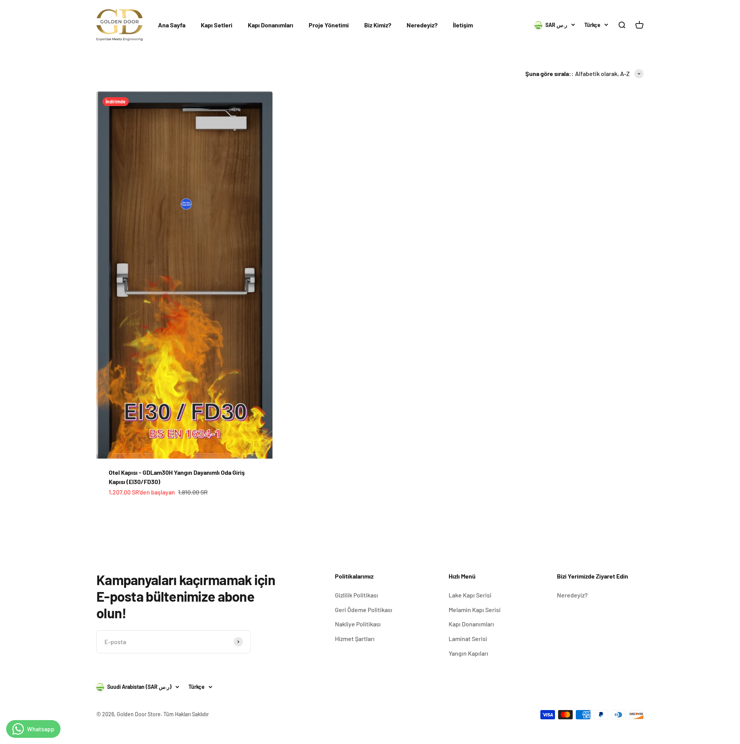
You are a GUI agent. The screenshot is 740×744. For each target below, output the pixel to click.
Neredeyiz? (422, 25)
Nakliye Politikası (358, 624)
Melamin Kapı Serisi (475, 609)
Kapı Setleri (216, 25)
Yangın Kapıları (468, 653)
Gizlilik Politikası (356, 595)
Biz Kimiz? (377, 25)
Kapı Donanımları (270, 25)
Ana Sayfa (171, 25)
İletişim (463, 25)
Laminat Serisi (468, 638)
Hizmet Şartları (355, 638)
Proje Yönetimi (329, 25)
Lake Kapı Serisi (470, 595)
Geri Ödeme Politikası (363, 609)
